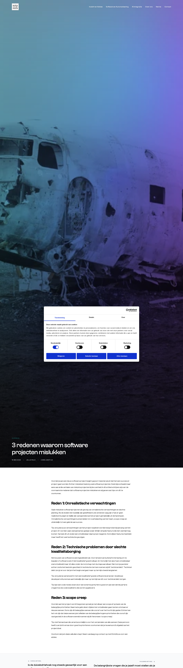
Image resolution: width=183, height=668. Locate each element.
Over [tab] (123, 317)
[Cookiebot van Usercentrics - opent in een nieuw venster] (127, 310)
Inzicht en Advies (96, 7)
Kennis (158, 7)
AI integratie (137, 7)
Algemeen (15, 438)
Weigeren (61, 356)
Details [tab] (91, 317)
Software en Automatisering (117, 7)
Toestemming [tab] (60, 317)
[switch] (80, 347)
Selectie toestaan (91, 356)
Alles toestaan (122, 356)
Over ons (148, 7)
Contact (167, 7)
